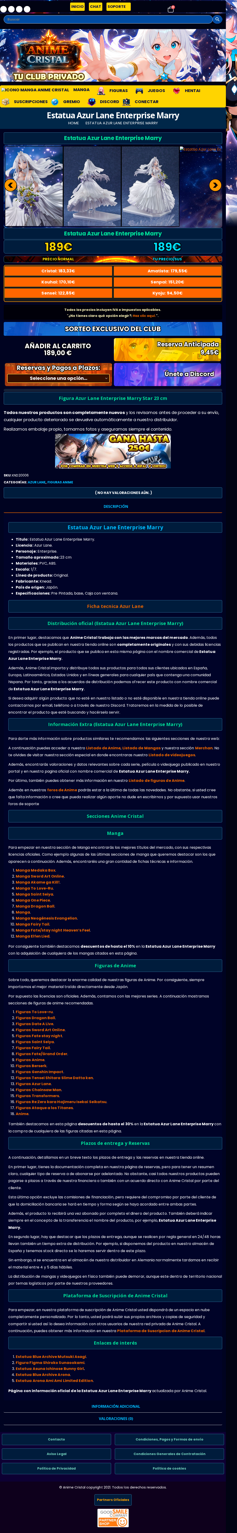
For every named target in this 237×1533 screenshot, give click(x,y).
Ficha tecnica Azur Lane (115, 606)
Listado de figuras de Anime (156, 780)
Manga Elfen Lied (33, 936)
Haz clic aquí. (144, 315)
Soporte (117, 6)
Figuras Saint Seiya (35, 1042)
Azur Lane (37, 482)
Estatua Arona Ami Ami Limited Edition (54, 1380)
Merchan (204, 748)
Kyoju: (168, 293)
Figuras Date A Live (34, 1024)
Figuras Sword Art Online (40, 1030)
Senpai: (167, 282)
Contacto (56, 1439)
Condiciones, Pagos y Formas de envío (169, 1439)
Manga (23, 912)
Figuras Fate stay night (39, 1036)
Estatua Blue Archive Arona (43, 1374)
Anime (22, 1113)
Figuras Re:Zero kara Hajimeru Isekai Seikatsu (61, 1101)
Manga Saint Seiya (34, 894)
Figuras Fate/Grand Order (41, 1054)
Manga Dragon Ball (35, 906)
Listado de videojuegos (172, 755)
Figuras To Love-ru (34, 1012)
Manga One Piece (33, 900)
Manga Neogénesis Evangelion (46, 918)
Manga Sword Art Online (40, 876)
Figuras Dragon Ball (35, 1018)
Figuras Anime (60, 482)
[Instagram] (27, 9)
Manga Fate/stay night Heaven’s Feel (53, 930)
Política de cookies (169, 1468)
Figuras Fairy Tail (33, 1048)
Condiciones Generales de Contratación (170, 1454)
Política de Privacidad (56, 1468)
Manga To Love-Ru (34, 888)
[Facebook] (3, 9)
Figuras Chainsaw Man (38, 1089)
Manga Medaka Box (35, 870)
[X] (11, 9)
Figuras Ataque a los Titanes (44, 1107)
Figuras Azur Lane (33, 1083)
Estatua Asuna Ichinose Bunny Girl (50, 1368)
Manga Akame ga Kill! (38, 882)
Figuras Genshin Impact (39, 1072)
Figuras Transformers (37, 1095)
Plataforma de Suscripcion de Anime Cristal (160, 1331)
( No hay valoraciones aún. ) (123, 492)
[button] (4, 21)
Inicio (77, 6)
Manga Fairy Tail (32, 924)
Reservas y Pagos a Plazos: (58, 368)
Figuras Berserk (31, 1066)
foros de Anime (62, 790)
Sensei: (58, 293)
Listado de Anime (103, 748)
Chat (95, 6)
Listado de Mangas (141, 748)
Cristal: (58, 271)
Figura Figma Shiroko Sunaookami (50, 1362)
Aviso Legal (56, 1454)
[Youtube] (19, 9)
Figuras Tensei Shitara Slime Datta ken (54, 1078)
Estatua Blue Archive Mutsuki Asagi (51, 1356)
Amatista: (167, 271)
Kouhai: (58, 282)
